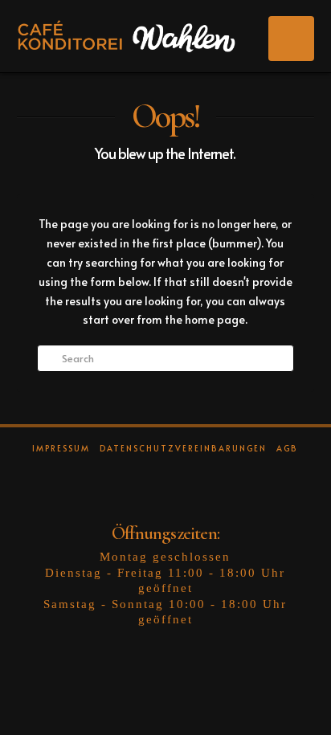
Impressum (61, 448)
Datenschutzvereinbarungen (183, 448)
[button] (291, 38)
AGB (287, 448)
